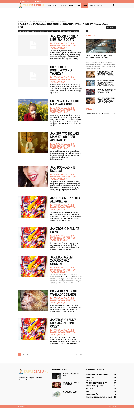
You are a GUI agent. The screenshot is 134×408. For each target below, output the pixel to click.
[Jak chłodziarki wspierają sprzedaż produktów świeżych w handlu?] (101, 46)
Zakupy (92, 5)
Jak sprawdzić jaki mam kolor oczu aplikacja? (64, 137)
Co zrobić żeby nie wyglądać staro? (63, 292)
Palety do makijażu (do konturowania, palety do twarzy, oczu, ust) (63, 45)
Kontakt (39, 1)
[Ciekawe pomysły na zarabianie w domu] (56, 394)
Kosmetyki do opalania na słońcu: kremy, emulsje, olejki (45, 31)
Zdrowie (100, 5)
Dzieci (55, 5)
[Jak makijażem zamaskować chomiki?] (33, 266)
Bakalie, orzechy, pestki (94, 386)
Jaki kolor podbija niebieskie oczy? (64, 38)
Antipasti (89, 389)
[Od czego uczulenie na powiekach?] (33, 110)
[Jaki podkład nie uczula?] (33, 176)
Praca (78, 5)
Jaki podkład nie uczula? (62, 169)
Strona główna (21, 1)
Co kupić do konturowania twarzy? (61, 70)
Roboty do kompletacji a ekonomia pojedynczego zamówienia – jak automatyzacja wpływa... (105, 83)
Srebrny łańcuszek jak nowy (71, 374)
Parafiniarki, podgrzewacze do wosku (99, 397)
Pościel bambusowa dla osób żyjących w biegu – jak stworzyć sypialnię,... (105, 73)
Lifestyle (63, 5)
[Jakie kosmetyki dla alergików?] (33, 207)
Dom (49, 5)
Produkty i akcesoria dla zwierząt (98, 374)
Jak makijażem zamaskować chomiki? (61, 260)
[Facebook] (114, 1)
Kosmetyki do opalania (24, 31)
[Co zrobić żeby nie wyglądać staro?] (33, 300)
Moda (71, 5)
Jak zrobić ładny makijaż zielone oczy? (63, 323)
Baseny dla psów (92, 394)
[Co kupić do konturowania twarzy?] (33, 76)
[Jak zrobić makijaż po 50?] (33, 237)
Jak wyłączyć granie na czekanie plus (71, 383)
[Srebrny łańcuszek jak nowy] (56, 376)
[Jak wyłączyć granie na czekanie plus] (56, 385)
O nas (28, 1)
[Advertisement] (67, 14)
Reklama (33, 1)
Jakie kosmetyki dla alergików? (65, 199)
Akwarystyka (90, 377)
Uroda (85, 5)
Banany (88, 391)
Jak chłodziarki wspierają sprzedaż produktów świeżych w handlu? (99, 56)
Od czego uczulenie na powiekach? (64, 102)
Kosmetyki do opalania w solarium (69, 31)
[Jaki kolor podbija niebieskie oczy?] (33, 45)
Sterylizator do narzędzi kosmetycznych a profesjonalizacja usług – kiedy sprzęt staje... (106, 100)
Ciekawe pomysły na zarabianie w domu (70, 392)
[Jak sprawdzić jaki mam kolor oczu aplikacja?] (33, 142)
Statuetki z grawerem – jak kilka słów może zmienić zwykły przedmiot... (106, 91)
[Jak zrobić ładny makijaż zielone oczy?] (33, 329)
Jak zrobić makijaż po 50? (64, 230)
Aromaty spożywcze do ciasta (96, 383)
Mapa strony (112, 406)
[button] (113, 5)
